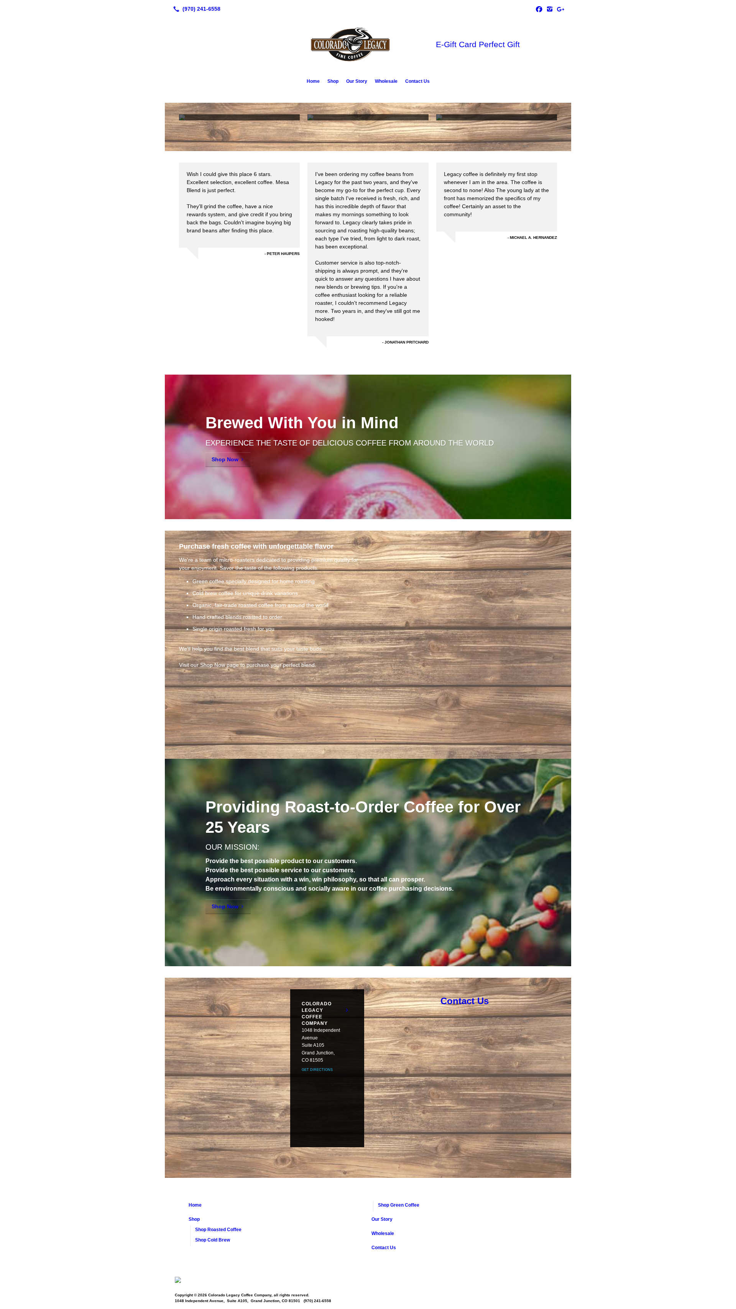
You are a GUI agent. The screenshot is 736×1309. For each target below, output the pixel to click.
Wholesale (386, 81)
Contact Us (417, 81)
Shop (332, 81)
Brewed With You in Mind (302, 423)
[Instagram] (549, 9)
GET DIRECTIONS (317, 1070)
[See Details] (347, 1010)
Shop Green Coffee (398, 1205)
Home (313, 81)
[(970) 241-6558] (195, 9)
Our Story (356, 81)
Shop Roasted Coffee (218, 1229)
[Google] (560, 9)
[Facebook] (539, 9)
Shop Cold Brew (212, 1240)
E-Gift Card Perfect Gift (478, 44)
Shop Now (225, 459)
